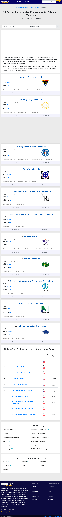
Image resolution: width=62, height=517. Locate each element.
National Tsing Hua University (21, 367)
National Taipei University (19, 361)
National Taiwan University (20, 396)
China (49, 491)
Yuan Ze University (30, 169)
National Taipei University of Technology (24, 414)
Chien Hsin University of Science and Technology (30, 281)
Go (57, 26)
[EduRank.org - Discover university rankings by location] (5, 1)
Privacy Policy (57, 516)
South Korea (51, 488)
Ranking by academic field (30, 23)
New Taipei (35, 496)
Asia (32, 7)
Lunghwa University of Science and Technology (30, 191)
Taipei (34, 486)
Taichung (34, 488)
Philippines (51, 486)
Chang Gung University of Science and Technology (31, 214)
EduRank (38, 18)
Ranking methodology (8, 512)
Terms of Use (47, 516)
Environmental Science (22, 7)
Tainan (34, 494)
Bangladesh (51, 499)
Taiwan (37, 7)
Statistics (15, 93)
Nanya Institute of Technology (31, 303)
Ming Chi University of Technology (22, 390)
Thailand (50, 496)
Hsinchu (34, 499)
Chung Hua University (18, 378)
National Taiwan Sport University (31, 326)
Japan (49, 494)
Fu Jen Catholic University (19, 384)
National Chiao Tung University (21, 372)
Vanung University (30, 258)
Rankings (44, 93)
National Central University (31, 77)
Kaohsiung (35, 491)
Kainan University (30, 236)
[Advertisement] (15, 43)
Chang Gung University (30, 99)
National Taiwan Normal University (22, 408)
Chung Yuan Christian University (30, 146)
